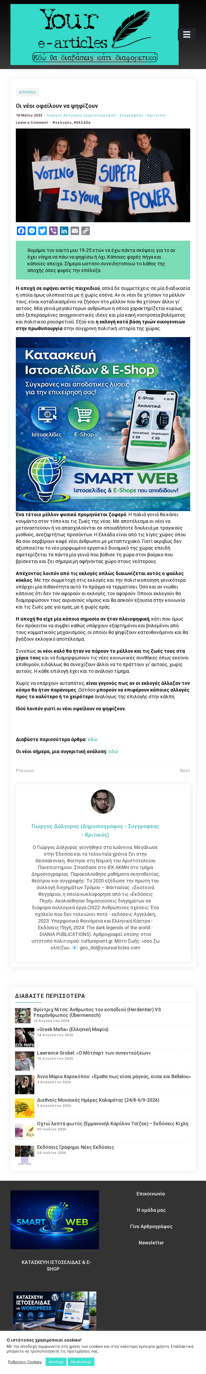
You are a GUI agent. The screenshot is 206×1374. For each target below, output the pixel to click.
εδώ (92, 739)
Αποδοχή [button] (56, 1362)
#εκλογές (62, 122)
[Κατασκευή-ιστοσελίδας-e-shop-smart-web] (103, 423)
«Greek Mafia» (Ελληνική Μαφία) (72, 1029)
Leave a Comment (32, 122)
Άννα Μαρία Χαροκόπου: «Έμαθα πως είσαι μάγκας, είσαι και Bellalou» (114, 1076)
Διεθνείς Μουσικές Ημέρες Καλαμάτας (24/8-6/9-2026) (98, 1100)
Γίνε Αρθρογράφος (151, 1226)
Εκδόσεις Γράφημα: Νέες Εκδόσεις (75, 1147)
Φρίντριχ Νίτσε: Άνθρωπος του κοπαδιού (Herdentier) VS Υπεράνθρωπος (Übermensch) (97, 1012)
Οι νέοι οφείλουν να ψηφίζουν (57, 106)
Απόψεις (27, 92)
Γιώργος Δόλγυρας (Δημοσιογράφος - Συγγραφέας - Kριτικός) (106, 115)
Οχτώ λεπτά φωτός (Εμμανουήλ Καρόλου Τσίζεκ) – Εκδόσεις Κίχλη (112, 1123)
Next (185, 770)
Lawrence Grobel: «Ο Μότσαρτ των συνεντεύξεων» (94, 1053)
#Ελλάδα (82, 122)
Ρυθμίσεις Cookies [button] (25, 1362)
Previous (25, 770)
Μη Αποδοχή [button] (81, 1362)
